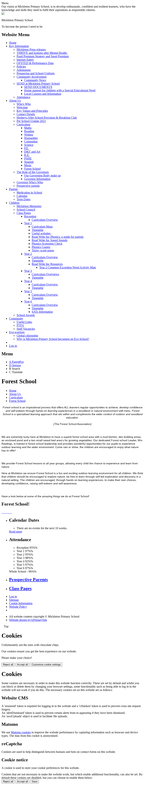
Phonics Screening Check (47, 243)
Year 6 (28, 301)
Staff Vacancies (26, 328)
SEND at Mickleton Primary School (38, 83)
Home (12, 42)
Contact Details (26, 114)
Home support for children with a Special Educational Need (59, 90)
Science (28, 144)
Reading (29, 131)
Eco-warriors (17, 332)
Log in (13, 345)
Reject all (8, 664)
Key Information (19, 46)
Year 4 (28, 281)
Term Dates (23, 199)
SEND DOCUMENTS (38, 87)
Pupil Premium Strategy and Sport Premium (43, 56)
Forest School (32, 168)
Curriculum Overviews (45, 274)
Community (16, 318)
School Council (26, 209)
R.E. (27, 155)
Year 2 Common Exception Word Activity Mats (67, 267)
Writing (28, 134)
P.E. (26, 148)
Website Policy (18, 606)
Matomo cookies (21, 732)
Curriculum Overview (45, 219)
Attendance (23, 97)
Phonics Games (41, 247)
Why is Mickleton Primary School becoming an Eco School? (53, 339)
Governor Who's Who (30, 182)
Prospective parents (28, 185)
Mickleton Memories (29, 206)
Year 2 (28, 253)
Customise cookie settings (46, 664)
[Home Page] (3, 13)
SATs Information (42, 311)
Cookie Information (20, 603)
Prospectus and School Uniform (36, 73)
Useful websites (41, 233)
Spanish (29, 161)
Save (34, 781)
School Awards (26, 315)
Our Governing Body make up (42, 175)
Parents (13, 189)
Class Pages (24, 213)
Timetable (37, 230)
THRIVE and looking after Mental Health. (42, 52)
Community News (35, 80)
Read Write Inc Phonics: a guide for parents (57, 236)
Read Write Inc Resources (47, 264)
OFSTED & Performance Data (35, 63)
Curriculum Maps (42, 226)
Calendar (22, 196)
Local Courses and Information (42, 93)
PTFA (20, 325)
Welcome (22, 107)
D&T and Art (32, 151)
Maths (28, 127)
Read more (15, 531)
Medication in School (29, 192)
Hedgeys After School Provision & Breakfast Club (47, 117)
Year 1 (28, 223)
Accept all (22, 664)
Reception (30, 216)
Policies (21, 66)
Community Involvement (31, 76)
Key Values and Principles (32, 110)
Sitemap (14, 599)
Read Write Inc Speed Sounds (49, 240)
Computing (31, 141)
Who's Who (24, 104)
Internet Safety (25, 59)
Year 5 (28, 291)
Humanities (31, 138)
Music (28, 165)
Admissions (24, 70)
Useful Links (24, 322)
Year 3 (28, 270)
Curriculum (23, 124)
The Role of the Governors (33, 172)
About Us (15, 100)
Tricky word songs (43, 250)
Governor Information (37, 178)
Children (14, 202)
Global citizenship (27, 335)
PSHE (28, 158)
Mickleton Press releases (31, 49)
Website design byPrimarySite (28, 620)
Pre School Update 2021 (31, 121)
